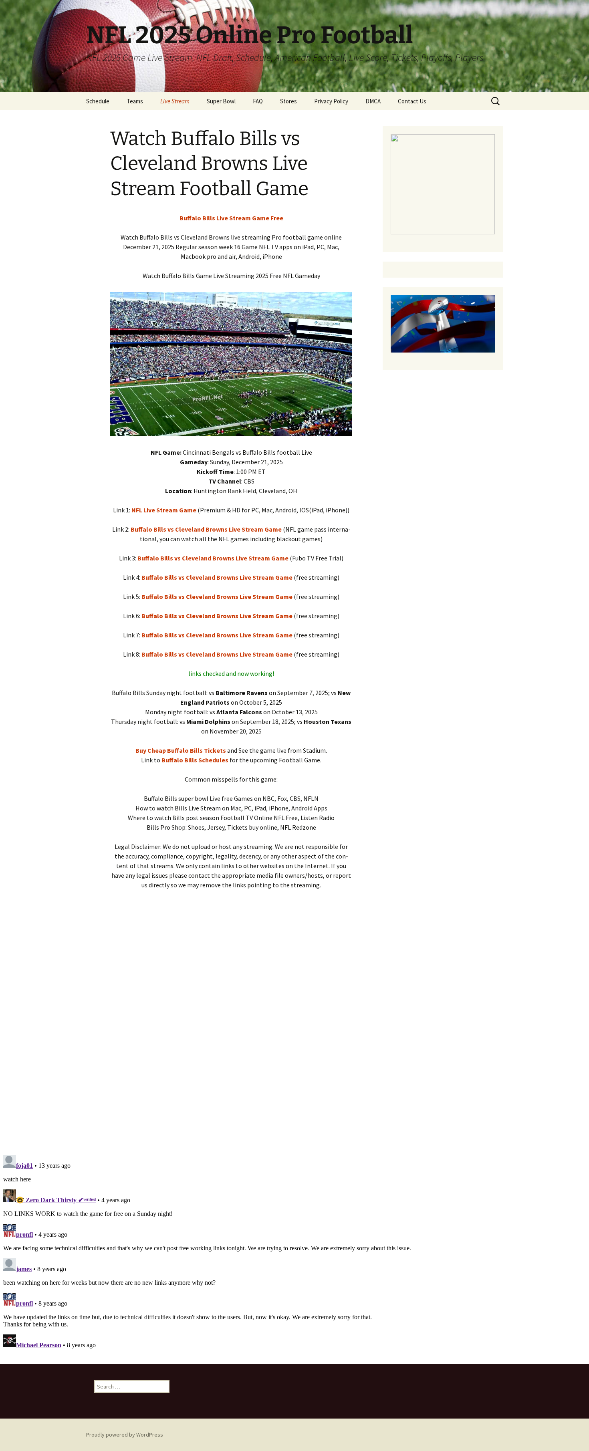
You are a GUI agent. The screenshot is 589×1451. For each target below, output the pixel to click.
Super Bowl (221, 101)
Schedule (97, 101)
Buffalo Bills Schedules (194, 760)
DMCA (373, 101)
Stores (288, 101)
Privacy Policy (331, 101)
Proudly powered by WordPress (124, 1434)
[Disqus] (294, 1035)
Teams (135, 101)
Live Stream (175, 101)
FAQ (258, 101)
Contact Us (412, 101)
